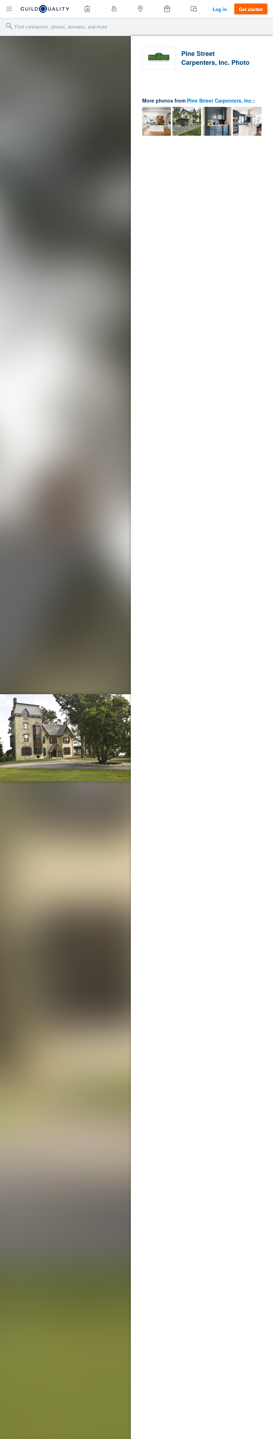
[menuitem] (87, 9)
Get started (251, 9)
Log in (220, 9)
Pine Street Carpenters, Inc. (220, 100)
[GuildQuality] (45, 9)
